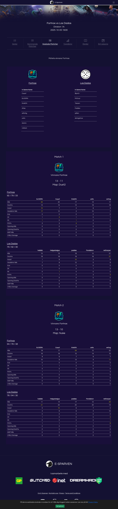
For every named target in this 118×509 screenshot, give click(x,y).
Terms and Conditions (72, 493)
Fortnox (51, 23)
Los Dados (65, 23)
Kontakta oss (53, 493)
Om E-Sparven (43, 493)
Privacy (61, 493)
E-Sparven (58, 2)
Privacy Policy (93, 502)
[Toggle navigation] (113, 2)
